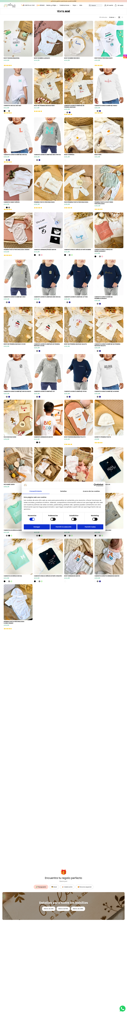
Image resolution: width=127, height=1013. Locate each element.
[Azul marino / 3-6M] (69, 112)
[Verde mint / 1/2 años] (72, 255)
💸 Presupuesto (41, 887)
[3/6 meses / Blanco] (7, 111)
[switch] (53, 519)
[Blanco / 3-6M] (65, 112)
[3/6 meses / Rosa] (41, 255)
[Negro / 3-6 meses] (65, 255)
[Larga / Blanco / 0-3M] (4, 63)
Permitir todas (90, 527)
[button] (112, 17)
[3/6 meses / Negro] (4, 111)
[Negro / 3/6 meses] (37, 442)
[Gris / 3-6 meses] (69, 255)
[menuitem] (81, 5)
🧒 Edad (54, 887)
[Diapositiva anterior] (6, 39)
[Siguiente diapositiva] (30, 39)
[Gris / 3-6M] (67, 112)
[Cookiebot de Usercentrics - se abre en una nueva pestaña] (95, 485)
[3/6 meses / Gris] (9, 111)
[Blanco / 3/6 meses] (35, 442)
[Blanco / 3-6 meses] (67, 255)
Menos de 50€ (63, 909)
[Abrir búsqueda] (95, 5)
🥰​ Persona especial (84, 887)
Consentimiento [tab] (35, 491)
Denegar (37, 527)
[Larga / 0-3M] (65, 63)
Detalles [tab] (63, 491)
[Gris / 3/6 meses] (39, 442)
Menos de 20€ (49, 909)
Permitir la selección (63, 527)
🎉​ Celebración (67, 887)
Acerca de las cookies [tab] (91, 491)
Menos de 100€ (78, 909)
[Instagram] (125, 56)
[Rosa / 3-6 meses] (102, 256)
